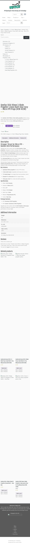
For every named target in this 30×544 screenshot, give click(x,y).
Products (15, 17)
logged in (8, 247)
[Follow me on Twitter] (1, 14)
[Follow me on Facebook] (2, 14)
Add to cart (9, 126)
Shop (8, 17)
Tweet (2, 131)
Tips (22, 17)
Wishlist (25, 20)
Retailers (15, 529)
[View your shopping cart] (28, 14)
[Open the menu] (25, 14)
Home (3, 17)
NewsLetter (17, 20)
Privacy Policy (15, 534)
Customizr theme (18, 542)
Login (3, 23)
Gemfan (26, 134)
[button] (16, 125)
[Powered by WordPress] (21, 540)
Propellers (6, 29)
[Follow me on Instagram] (3, 14)
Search (2, 35)
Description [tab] (4, 138)
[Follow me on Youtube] (5, 14)
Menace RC (14, 540)
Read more (4, 368)
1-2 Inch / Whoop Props (15, 29)
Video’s (4, 20)
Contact (10, 20)
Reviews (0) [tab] (23, 138)
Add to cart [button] (19, 368)
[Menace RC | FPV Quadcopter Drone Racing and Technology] (15, 5)
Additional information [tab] (14, 138)
